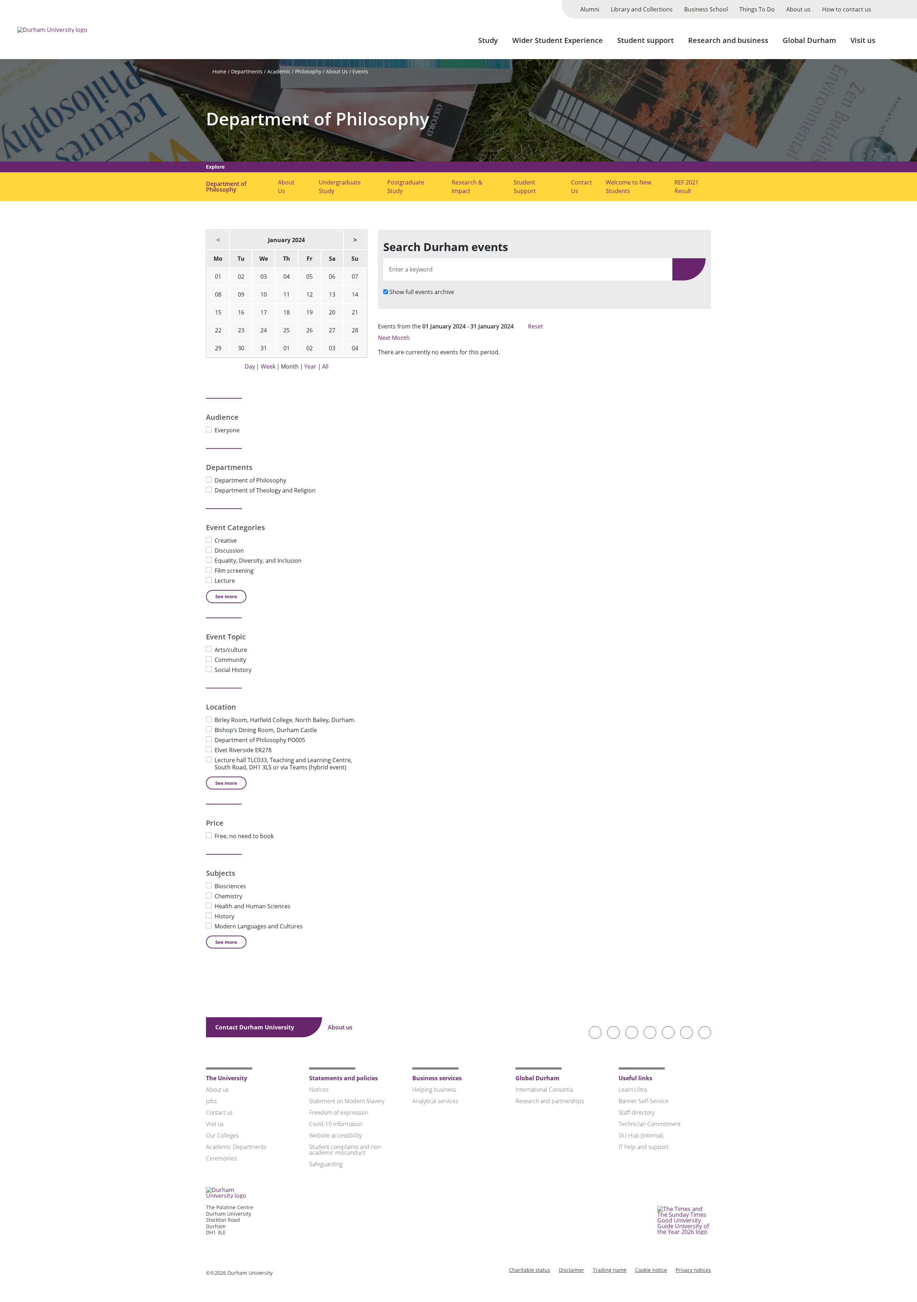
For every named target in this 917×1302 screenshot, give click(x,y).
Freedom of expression (338, 1112)
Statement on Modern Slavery (346, 1101)
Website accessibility (335, 1135)
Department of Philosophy (317, 119)
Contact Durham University (255, 1027)
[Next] (355, 240)
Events (360, 71)
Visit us (862, 40)
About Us (337, 71)
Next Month (394, 338)
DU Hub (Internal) (641, 1135)
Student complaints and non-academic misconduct (346, 1150)
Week (268, 366)
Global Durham (809, 40)
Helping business (434, 1090)
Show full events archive (421, 292)
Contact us (219, 1112)
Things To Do (757, 9)
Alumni (589, 9)
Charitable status (529, 1270)
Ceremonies (221, 1158)
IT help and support (643, 1147)
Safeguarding (325, 1164)
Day (250, 366)
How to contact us (846, 9)
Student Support (525, 186)
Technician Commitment (650, 1124)
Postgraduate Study (405, 186)
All (325, 366)
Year (310, 366)
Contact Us (581, 186)
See (226, 596)
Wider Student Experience (557, 40)
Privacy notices (693, 1270)
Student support (645, 40)
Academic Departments (236, 1147)
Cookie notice (651, 1270)
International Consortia (544, 1090)
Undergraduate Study (340, 186)
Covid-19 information (336, 1124)
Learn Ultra (633, 1090)
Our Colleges (222, 1135)
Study (488, 40)
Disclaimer (571, 1270)
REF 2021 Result (686, 186)
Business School (706, 9)
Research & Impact (467, 186)
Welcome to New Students (628, 186)
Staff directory (636, 1112)
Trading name (609, 1270)
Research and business (728, 40)
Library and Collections (642, 9)
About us (798, 9)
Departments (247, 71)
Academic (279, 71)
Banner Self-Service (643, 1101)
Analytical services (435, 1101)
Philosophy (308, 71)
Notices (318, 1090)
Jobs (211, 1101)
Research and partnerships (549, 1101)
